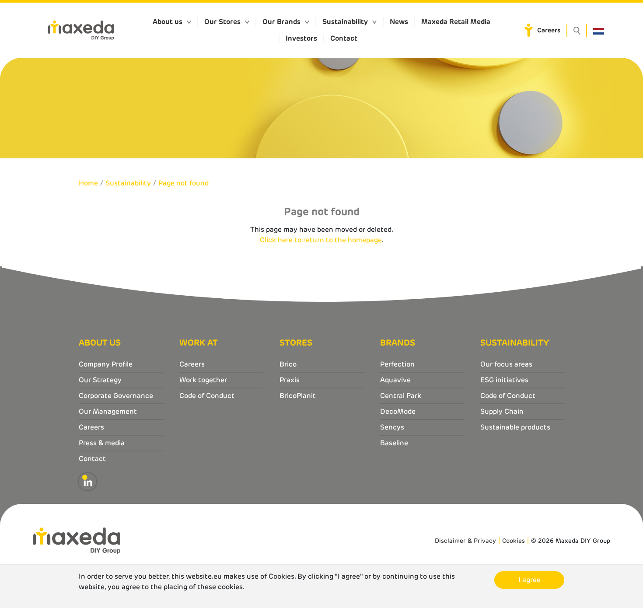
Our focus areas (506, 364)
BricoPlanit (298, 395)
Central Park (400, 395)
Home (88, 183)
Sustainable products (515, 427)
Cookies (513, 541)
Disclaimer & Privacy (465, 541)
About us (167, 21)
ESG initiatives (504, 379)
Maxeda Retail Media (455, 21)
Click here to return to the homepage (321, 240)
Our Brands (281, 21)
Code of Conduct (206, 395)
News (399, 21)
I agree (529, 579)
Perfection (397, 364)
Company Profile (106, 364)
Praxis (290, 379)
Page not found (183, 183)
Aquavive (395, 379)
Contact (343, 38)
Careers (548, 30)
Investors (301, 38)
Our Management (108, 411)
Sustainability (345, 21)
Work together (203, 379)
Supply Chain (502, 411)
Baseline (394, 442)
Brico (288, 364)
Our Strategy (100, 379)
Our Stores (222, 21)
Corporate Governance (116, 395)
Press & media (102, 442)
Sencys (392, 427)
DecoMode (398, 411)
